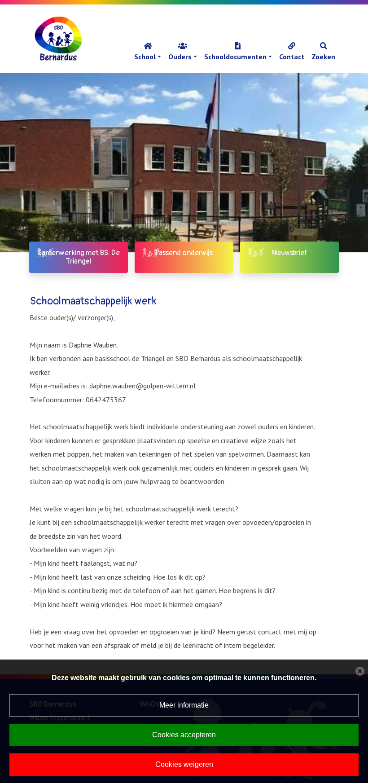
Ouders (180, 56)
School (145, 56)
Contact (291, 56)
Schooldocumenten (235, 56)
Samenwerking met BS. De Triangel (79, 257)
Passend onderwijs (184, 252)
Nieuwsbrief (289, 252)
